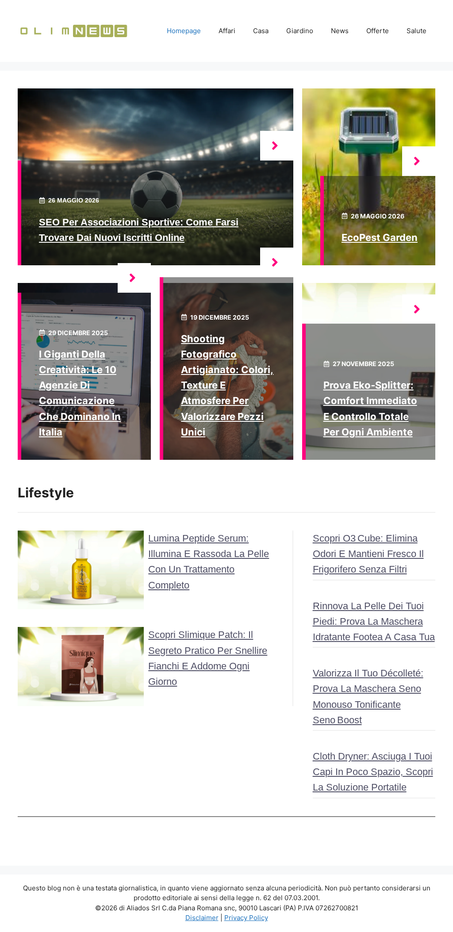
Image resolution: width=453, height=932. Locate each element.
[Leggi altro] (276, 145)
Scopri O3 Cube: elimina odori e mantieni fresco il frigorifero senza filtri (368, 554)
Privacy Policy (246, 917)
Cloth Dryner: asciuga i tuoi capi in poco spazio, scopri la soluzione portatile (373, 772)
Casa (261, 31)
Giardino (299, 31)
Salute (416, 31)
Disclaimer (202, 917)
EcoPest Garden (380, 237)
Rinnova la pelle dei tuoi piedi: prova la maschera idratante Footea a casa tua (374, 621)
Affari (227, 31)
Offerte (377, 31)
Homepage (184, 31)
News (340, 31)
